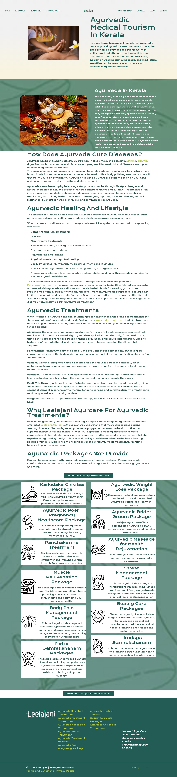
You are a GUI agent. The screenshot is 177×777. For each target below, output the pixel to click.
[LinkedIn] (135, 768)
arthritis (142, 161)
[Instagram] (138, 768)
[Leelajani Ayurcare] (88, 11)
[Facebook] (132, 768)
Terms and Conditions (40, 771)
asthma (131, 161)
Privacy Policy (65, 771)
